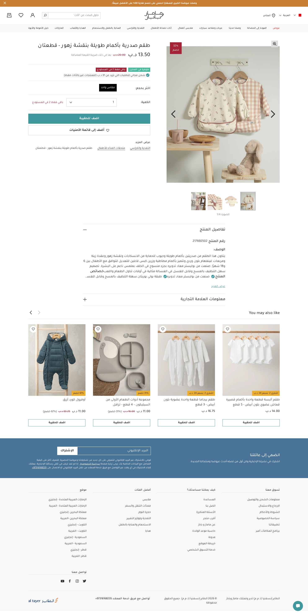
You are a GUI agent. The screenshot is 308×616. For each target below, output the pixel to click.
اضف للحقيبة (251, 422)
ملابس (146, 499)
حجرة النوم (144, 512)
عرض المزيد (218, 286)
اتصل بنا (210, 506)
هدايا (148, 531)
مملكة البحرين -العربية (73, 518)
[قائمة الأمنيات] (227, 329)
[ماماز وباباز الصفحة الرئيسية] (154, 15)
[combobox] (91, 102)
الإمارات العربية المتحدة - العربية (68, 506)
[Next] (173, 114)
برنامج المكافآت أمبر (268, 531)
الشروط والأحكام (270, 512)
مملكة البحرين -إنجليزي (73, 512)
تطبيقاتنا (274, 524)
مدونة (211, 537)
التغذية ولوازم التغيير (139, 518)
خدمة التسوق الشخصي (201, 550)
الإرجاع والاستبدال (269, 506)
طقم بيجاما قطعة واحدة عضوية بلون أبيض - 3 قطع (189, 402)
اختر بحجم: (142, 88)
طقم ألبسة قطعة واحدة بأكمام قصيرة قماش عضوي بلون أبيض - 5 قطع (253, 402)
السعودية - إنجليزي (75, 537)
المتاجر (267, 15)
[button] (276, 28)
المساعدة (209, 499)
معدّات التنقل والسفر (138, 506)
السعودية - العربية (76, 543)
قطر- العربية (79, 556)
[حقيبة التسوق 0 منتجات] (9, 15)
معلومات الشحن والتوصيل (263, 499)
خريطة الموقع (207, 543)
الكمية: (145, 102)
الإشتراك (67, 451)
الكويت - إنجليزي (77, 524)
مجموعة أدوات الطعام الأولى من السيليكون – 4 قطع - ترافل (128, 402)
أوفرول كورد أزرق (74, 400)
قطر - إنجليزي (78, 550)
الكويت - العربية (77, 531)
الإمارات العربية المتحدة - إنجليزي (67, 499)
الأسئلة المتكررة (205, 512)
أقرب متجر (209, 518)
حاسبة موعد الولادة (203, 531)
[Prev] (273, 114)
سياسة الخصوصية (90, 464)
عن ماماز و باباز (206, 524)
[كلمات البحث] (45, 15)
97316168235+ (39, 468)
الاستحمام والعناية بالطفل (135, 524)
